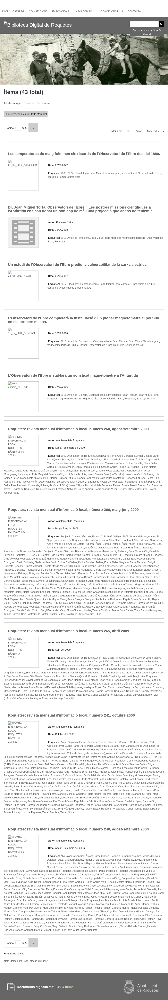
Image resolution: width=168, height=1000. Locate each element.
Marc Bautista (19, 588)
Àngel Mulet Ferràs (132, 543)
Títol (128, 131)
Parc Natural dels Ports (135, 797)
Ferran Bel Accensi (129, 467)
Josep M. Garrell (100, 896)
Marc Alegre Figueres (99, 793)
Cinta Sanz (111, 668)
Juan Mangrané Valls (111, 786)
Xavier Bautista (50, 812)
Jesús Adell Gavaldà (95, 775)
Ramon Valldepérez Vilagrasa (43, 805)
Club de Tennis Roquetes (84, 760)
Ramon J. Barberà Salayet (106, 536)
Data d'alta (153, 131)
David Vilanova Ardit (109, 764)
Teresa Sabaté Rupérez (97, 808)
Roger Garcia (93, 805)
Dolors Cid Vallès (67, 562)
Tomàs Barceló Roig (15, 614)
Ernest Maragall (33, 566)
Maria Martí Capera (61, 588)
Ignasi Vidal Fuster (88, 889)
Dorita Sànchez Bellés (90, 562)
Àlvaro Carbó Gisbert (97, 856)
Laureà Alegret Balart (59, 790)
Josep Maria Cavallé (33, 580)
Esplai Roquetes (84, 467)
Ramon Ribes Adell (14, 805)
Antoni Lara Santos (152, 749)
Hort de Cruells (62, 470)
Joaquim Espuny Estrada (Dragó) (73, 577)
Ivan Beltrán (42, 573)
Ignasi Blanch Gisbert (84, 470)
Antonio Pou (112, 547)
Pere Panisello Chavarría (25, 485)
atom (6, 961)
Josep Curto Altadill (135, 782)
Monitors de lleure (102, 478)
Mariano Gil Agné (82, 588)
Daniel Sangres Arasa (135, 558)
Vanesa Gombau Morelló (29, 930)
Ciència (83, 394)
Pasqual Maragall (35, 915)
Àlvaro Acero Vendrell (73, 856)
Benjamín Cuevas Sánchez (76, 536)
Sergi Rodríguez (124, 859)
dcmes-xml (16, 961)
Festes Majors (148, 467)
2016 (63, 341)
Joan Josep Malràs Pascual (45, 893)
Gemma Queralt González (84, 676)
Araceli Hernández (130, 547)
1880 (63, 173)
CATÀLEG (18, 11)
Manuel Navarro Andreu (81, 904)
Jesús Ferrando (128, 470)
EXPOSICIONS (60, 11)
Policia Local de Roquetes (110, 691)
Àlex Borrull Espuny (88, 749)
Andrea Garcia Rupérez (81, 543)
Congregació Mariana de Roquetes (51, 558)
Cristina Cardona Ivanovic (86, 558)
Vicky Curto (141, 489)
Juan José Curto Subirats (139, 474)
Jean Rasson (120, 341)
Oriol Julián (92, 797)
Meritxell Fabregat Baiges (148, 592)
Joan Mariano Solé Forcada (128, 573)
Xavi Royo (71, 614)
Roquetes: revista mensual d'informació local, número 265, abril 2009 (68, 631)
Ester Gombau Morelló (43, 885)
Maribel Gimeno (59, 478)
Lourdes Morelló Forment (18, 793)
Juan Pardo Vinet (26, 900)
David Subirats (25, 562)
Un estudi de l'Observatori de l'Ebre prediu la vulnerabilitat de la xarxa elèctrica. (78, 265)
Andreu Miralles (108, 749)
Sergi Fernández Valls (53, 610)
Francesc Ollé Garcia (41, 470)
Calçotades (95, 665)
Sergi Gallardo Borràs (64, 926)
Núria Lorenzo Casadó (139, 595)
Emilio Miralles (66, 467)
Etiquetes (29, 103)
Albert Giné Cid (67, 749)
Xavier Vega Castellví (62, 698)
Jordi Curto (122, 577)
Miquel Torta (26, 595)
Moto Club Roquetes (70, 687)
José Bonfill (70, 782)
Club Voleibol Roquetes (17, 558)
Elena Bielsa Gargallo (116, 562)
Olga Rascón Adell (117, 911)
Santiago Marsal (134, 345)
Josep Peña (52, 580)
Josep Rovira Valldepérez (28, 786)
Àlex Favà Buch (105, 657)
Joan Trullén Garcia (117, 893)
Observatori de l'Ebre (149, 173)
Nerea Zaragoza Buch (128, 687)
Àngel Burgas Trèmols (108, 543)
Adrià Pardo (72, 745)
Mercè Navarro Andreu (71, 907)
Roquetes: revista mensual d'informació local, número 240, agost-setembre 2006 (78, 829)
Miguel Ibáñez (79, 345)
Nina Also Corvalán (26, 481)
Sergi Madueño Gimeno (43, 808)
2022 (70, 173)
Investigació (114, 394)
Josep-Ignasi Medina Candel (126, 896)
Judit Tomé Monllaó (99, 580)
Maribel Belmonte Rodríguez (109, 588)
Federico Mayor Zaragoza (93, 885)
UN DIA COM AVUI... (85, 11)
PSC (62, 485)
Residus (158, 603)
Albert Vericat (141, 540)
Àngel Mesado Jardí (147, 455)
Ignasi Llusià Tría (127, 676)
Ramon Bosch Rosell (125, 485)
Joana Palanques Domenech (37, 577)
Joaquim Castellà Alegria (143, 893)
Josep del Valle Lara (78, 896)
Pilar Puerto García (104, 801)
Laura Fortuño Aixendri (34, 790)
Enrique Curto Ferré (72, 768)
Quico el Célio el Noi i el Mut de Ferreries (89, 485)
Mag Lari (140, 584)
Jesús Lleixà (115, 775)
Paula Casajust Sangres (80, 599)
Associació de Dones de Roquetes (23, 551)
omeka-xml (36, 961)
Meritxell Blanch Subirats (119, 592)
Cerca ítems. (44, 103)
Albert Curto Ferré (106, 455)
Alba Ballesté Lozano (96, 540)
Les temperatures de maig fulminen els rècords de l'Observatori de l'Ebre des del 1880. (84, 154)
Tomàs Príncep (12, 812)
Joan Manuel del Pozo (38, 779)
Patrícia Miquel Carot (54, 599)
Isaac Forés (125, 889)
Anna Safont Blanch (58, 547)
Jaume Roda (104, 470)
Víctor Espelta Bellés (53, 614)
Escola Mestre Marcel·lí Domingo (62, 566)
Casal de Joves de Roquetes (137, 665)
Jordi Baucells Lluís (75, 474)
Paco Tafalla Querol (74, 481)
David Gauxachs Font (62, 764)
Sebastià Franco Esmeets (18, 926)
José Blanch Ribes (52, 782)
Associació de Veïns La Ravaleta (63, 757)
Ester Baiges (22, 885)
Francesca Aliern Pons (56, 676)
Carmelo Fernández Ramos (125, 856)
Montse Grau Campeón (17, 911)
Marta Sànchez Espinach (37, 592)
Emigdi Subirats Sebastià (66, 672)
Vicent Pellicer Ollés (122, 489)
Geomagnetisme (89, 284)
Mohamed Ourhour (49, 797)
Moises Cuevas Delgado (144, 907)
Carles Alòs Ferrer (34, 874)
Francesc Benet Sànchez (145, 566)
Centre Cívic (48, 555)
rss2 (45, 961)
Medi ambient (129, 173)
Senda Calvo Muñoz (28, 610)
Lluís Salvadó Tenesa (122, 584)
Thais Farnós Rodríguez (147, 610)
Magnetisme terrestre (133, 237)
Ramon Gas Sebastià (80, 918)
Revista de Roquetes (23, 489)
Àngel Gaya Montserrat (73, 742)
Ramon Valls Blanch (137, 691)
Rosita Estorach (57, 489)
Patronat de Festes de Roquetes (104, 481)
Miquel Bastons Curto (26, 797)
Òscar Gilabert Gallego (70, 859)
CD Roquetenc (95, 463)
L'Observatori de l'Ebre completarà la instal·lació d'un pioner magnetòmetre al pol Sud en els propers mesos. (83, 320)
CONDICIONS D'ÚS (112, 11)
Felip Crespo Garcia (106, 467)
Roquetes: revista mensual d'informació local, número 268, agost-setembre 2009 (78, 429)
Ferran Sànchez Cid (32, 771)
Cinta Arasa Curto (115, 463)
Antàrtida (72, 237)
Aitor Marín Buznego (131, 745)
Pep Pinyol (89, 915)
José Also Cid (82, 683)
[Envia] (161, 24)
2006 (152, 742)
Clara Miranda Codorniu (149, 555)
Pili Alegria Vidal (49, 485)
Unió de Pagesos (31, 812)
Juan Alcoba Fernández (73, 580)
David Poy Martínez (86, 764)
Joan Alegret (130, 775)
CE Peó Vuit (33, 555)
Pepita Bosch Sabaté (135, 481)
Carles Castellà (111, 665)
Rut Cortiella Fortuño (52, 606)
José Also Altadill (64, 683)
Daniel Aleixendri (111, 558)
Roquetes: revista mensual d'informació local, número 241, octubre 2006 (71, 715)
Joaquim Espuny (140, 680)
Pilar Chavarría (153, 915)
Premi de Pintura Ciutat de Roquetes (31, 603)
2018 (63, 237)
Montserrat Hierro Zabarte (45, 911)
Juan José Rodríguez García (83, 786)
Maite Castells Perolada (54, 904)
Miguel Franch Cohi (80, 478)
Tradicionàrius (102, 489)
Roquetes (52, 176)
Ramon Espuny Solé (55, 918)
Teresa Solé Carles (122, 610)
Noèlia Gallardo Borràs (67, 595)
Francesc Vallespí (61, 569)
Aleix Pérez (156, 540)
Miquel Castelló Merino (116, 907)
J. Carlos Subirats (73, 775)
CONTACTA (134, 11)
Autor (139, 131)
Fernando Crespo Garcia (123, 885)
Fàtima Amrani (144, 672)
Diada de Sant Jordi (45, 562)
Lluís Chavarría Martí (127, 790)
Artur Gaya (96, 459)
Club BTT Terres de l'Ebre (54, 760)
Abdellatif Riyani (56, 745)
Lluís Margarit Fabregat (47, 584)
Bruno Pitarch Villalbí (94, 757)
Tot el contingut (12, 103)
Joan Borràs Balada (101, 573)
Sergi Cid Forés (153, 805)
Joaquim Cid (56, 474)
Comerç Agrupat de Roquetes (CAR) (100, 878)
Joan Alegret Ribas (14, 779)
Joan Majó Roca (57, 680)
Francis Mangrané (82, 569)
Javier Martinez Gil (36, 680)
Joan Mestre (59, 779)
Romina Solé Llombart (100, 922)
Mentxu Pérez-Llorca (23, 687)
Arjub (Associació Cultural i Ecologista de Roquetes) (76, 753)
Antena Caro (77, 547)
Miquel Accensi (94, 907)
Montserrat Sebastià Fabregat (129, 478)
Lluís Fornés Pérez (150, 790)
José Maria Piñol (113, 782)
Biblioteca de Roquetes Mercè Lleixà (124, 459)
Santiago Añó (136, 805)
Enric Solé (53, 768)
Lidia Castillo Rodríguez (124, 580)
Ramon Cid (144, 485)
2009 (63, 455)
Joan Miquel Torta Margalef (105, 173)
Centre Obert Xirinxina (68, 555)
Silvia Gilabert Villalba (79, 610)
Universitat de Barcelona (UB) (75, 287)
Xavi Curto (73, 930)
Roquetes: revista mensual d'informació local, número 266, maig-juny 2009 (73, 510)
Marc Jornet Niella (38, 588)
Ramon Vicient (145, 603)
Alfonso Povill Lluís (106, 863)
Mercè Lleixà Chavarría (91, 592)
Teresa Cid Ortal (101, 610)
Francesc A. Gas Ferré (16, 470)
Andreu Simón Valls (129, 749)
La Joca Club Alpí (67, 900)
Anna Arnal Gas (152, 543)
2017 (63, 284)
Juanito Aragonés (47, 900)
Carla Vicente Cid (138, 551)
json (26, 961)
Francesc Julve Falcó (111, 771)
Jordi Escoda (136, 779)
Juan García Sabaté (54, 786)
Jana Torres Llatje (60, 573)
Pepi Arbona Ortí (83, 801)
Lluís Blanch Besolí (103, 790)
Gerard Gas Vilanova (105, 569)
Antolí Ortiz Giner (80, 459)
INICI (5, 11)
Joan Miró (99, 893)
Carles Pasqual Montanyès (71, 463)
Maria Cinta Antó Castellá (34, 478)
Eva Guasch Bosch (67, 885)
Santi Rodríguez (131, 606)
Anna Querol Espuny (58, 459)
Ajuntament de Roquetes (81, 455)
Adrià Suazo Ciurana (107, 745)
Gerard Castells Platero (29, 775)
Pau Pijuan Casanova (39, 801)
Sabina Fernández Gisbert (79, 606)
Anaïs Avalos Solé (57, 543)
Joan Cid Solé (21, 893)
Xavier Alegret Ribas (89, 614)
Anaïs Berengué (126, 455)
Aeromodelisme (138, 536)
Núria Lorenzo (117, 595)
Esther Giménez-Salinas (121, 672)
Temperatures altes (69, 176)
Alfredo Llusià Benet (126, 657)
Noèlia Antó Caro (43, 595)
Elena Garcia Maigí (96, 882)
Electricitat (73, 284)
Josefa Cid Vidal (100, 683)
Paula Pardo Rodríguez (109, 599)
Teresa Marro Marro (108, 926)
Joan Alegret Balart (148, 775)
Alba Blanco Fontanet (121, 540)
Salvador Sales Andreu (80, 489)
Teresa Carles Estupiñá (96, 694)
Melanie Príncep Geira (64, 592)
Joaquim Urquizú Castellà (113, 779)
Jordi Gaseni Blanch (141, 577)
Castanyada (123, 757)
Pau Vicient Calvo (63, 801)
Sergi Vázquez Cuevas (70, 808)
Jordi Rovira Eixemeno (27, 782)
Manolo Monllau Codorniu (71, 793)
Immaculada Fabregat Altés (19, 573)
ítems (64, 987)
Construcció (85, 341)
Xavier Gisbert (68, 812)
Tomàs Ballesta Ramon (147, 808)
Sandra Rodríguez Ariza (68, 694)
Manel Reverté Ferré (44, 793)
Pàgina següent (33, 127)
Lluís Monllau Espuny (73, 584)
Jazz (115, 470)
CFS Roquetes (126, 555)
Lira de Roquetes (82, 790)
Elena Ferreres (138, 562)
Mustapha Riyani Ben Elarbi (99, 687)
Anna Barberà (76, 661)
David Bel (43, 764)
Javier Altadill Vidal (14, 680)
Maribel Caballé (151, 904)
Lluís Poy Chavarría (97, 584)
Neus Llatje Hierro (71, 911)
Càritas (111, 757)
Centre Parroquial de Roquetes (99, 555)
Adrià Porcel (87, 745)
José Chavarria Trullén (90, 782)
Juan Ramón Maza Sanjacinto (141, 786)
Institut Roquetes (147, 676)
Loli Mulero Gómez (121, 683)
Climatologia (82, 173)
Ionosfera (84, 237)
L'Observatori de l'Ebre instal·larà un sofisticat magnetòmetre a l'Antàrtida (73, 375)
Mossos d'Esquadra (47, 687)
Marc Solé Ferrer (122, 793)
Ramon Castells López (128, 801)
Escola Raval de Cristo (94, 672)
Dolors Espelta (134, 463)
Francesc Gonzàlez (14, 569)
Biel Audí (122, 551)
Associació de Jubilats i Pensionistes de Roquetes (100, 870)
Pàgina (10, 128)
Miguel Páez (11, 595)
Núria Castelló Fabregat (94, 595)
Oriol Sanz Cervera (110, 797)
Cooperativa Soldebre (24, 764)
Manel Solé (139, 683)
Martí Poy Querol (32, 907)
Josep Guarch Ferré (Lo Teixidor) (105, 474)
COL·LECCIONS (38, 11)
